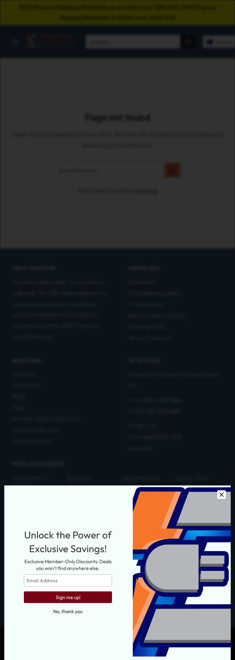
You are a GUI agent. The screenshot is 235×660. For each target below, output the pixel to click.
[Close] (221, 494)
